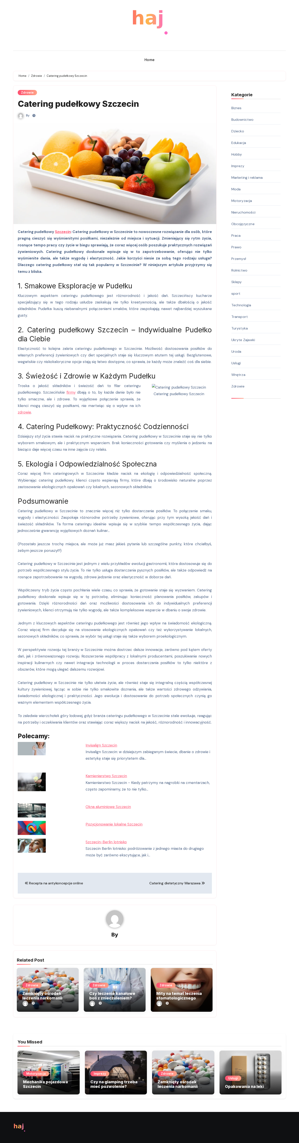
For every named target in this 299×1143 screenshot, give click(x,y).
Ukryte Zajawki (243, 340)
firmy (71, 392)
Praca (236, 235)
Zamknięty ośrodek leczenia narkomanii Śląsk (42, 998)
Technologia (241, 305)
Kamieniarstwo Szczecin (106, 775)
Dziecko (237, 131)
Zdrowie (27, 92)
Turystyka (239, 328)
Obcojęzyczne (243, 224)
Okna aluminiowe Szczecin (108, 806)
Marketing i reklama (247, 177)
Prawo (236, 247)
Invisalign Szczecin (101, 745)
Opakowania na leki (244, 1086)
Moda (236, 189)
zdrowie (24, 412)
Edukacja (238, 142)
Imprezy (237, 166)
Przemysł (238, 258)
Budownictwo (242, 119)
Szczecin (63, 231)
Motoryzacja (241, 200)
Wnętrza (238, 374)
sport (236, 293)
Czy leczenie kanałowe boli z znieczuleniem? (112, 996)
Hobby (236, 154)
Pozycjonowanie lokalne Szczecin (114, 824)
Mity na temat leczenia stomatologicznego (179, 996)
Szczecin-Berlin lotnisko (106, 842)
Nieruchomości (243, 212)
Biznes (236, 108)
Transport (239, 316)
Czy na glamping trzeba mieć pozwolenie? (113, 1084)
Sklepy (236, 282)
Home (149, 60)
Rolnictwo (239, 270)
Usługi (236, 363)
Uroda (236, 351)
